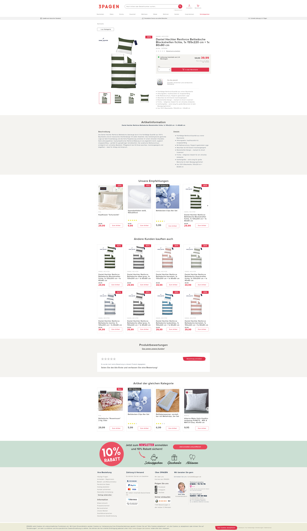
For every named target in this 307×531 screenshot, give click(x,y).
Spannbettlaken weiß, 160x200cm (137, 212)
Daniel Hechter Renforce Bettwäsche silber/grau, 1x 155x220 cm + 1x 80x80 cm (139, 323)
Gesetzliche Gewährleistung (107, 516)
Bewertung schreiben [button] (194, 359)
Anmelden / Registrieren (105, 479)
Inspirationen (189, 14)
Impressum (241, 527)
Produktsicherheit (103, 506)
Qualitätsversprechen (104, 513)
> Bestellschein (178, 10)
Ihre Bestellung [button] (104, 472)
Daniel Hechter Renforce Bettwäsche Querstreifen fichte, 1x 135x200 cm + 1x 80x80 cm (196, 277)
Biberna (186, 415)
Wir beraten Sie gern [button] (183, 472)
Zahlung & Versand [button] (135, 472)
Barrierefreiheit (102, 508)
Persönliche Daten (103, 484)
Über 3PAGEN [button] (161, 472)
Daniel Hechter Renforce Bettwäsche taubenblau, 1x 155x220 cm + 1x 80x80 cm (167, 323)
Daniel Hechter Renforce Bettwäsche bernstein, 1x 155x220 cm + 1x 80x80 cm (196, 323)
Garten (176, 14)
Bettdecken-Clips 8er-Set (166, 211)
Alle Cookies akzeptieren (226, 528)
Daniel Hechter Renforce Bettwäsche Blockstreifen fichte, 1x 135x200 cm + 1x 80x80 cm (195, 218)
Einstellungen (259, 527)
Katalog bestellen (103, 487)
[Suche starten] (180, 6)
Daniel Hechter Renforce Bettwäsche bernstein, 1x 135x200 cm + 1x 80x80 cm (167, 276)
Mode (155, 14)
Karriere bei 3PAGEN (162, 479)
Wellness (144, 14)
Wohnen (166, 14)
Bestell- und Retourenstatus (106, 482)
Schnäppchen (204, 14)
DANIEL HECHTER (162, 36)
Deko (111, 14)
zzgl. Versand (205, 62)
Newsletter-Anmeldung (105, 492)
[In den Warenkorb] (190, 66)
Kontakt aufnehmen (104, 489)
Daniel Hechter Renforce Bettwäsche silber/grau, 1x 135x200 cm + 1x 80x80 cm (139, 276)
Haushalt (132, 14)
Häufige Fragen (102, 477)
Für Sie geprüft (172, 80)
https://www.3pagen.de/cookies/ (139, 528)
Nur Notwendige (250, 527)
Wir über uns (159, 477)
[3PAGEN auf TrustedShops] (163, 501)
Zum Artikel (116, 225)
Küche (121, 14)
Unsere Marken (102, 511)
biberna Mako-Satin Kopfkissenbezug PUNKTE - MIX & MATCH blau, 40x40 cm (196, 420)
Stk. (159, 66)
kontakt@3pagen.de (194, 477)
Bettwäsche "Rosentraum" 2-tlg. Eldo (109, 419)
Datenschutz (268, 527)
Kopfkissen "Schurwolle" (108, 215)
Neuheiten (100, 14)
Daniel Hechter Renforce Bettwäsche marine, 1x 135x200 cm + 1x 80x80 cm (110, 323)
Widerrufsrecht (102, 503)
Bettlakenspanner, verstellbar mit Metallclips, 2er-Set (167, 415)
